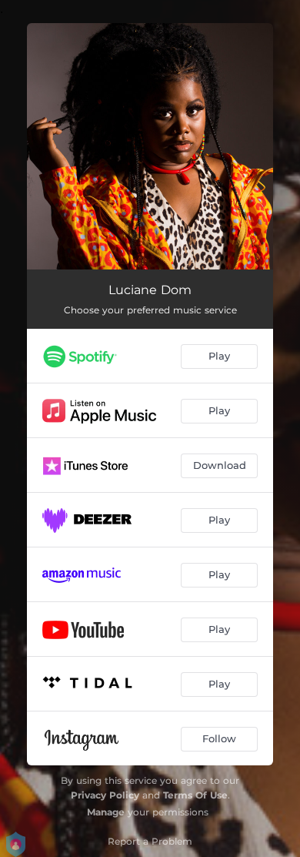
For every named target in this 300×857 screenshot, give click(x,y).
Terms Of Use (195, 795)
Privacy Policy (105, 795)
